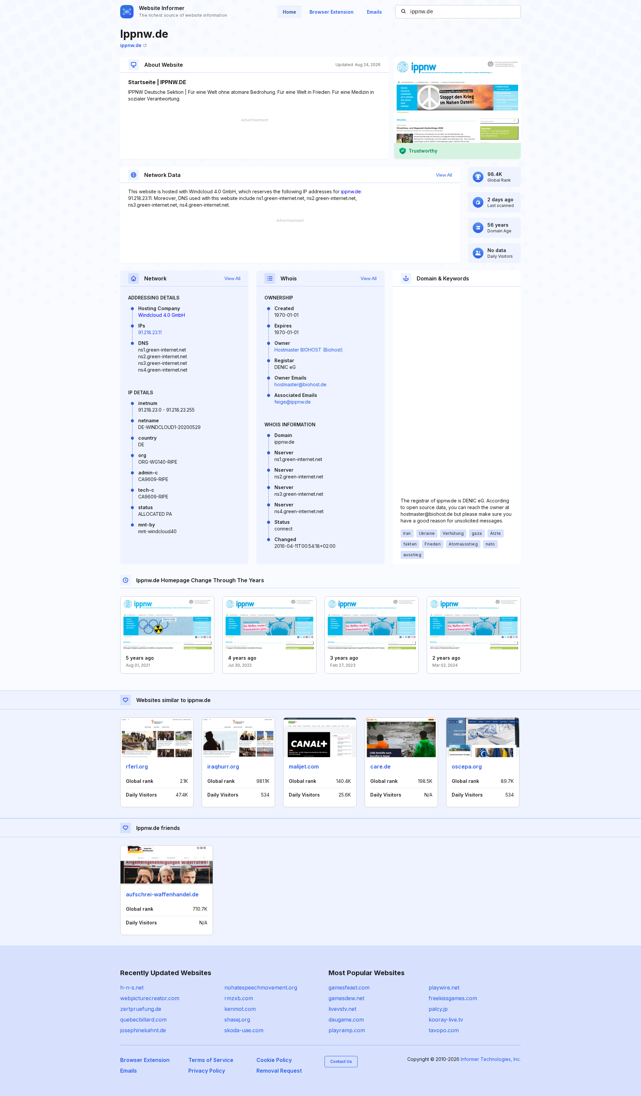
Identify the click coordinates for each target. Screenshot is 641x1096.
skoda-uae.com (243, 1030)
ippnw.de (131, 45)
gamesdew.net (346, 998)
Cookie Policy (274, 1060)
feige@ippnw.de (292, 402)
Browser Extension (331, 12)
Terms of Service (210, 1060)
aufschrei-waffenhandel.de (162, 894)
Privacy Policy (206, 1070)
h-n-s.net (132, 987)
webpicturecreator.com (149, 998)
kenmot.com (240, 1009)
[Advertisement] (254, 139)
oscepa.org (467, 766)
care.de (380, 766)
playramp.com (347, 1030)
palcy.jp (438, 1009)
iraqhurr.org (223, 766)
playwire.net (444, 987)
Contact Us (341, 1061)
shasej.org (237, 1019)
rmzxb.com (238, 998)
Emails (374, 12)
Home (289, 12)
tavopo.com (444, 1030)
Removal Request (279, 1070)
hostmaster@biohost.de (300, 384)
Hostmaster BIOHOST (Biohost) (308, 350)
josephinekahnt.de (143, 1030)
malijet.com (304, 766)
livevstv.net (342, 1009)
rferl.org (137, 766)
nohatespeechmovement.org (260, 987)
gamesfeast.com (349, 987)
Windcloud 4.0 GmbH (161, 315)
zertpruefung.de (140, 1009)
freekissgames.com (453, 998)
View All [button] (444, 175)
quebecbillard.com (143, 1019)
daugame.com (346, 1019)
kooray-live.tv (446, 1019)
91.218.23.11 (150, 332)
